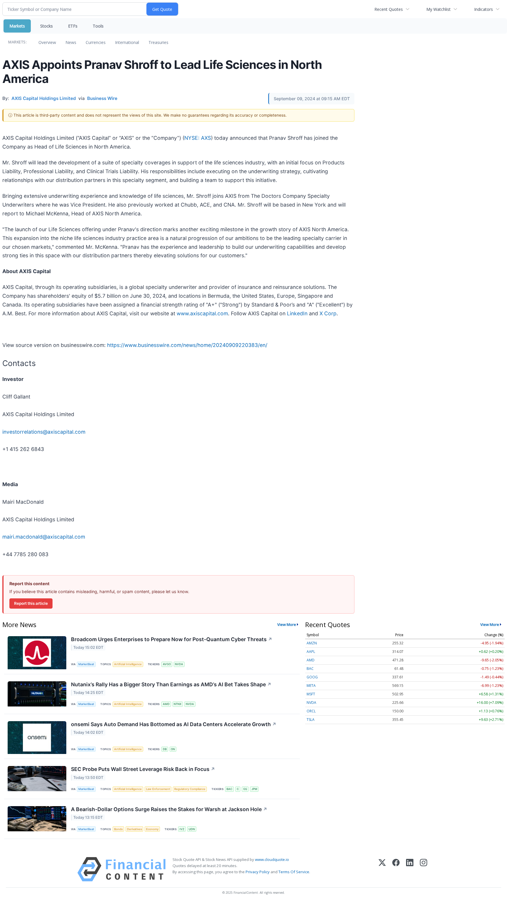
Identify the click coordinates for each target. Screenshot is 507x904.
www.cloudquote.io (272, 859)
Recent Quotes (388, 9)
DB (165, 749)
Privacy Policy (258, 871)
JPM (254, 789)
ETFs (72, 26)
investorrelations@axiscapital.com (43, 432)
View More (286, 624)
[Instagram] (424, 869)
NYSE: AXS (197, 138)
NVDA (179, 664)
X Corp (328, 313)
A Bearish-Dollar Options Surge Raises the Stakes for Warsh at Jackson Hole (169, 809)
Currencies (96, 42)
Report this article (31, 603)
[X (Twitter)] (382, 869)
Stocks (46, 26)
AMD (166, 704)
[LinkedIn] (410, 869)
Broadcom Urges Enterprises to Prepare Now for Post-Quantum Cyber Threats (171, 639)
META (311, 685)
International (127, 42)
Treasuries (158, 42)
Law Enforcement (158, 789)
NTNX (177, 704)
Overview (47, 42)
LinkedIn (297, 313)
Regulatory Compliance (189, 789)
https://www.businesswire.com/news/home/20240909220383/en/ (187, 345)
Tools (98, 26)
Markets (17, 26)
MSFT (311, 694)
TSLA (311, 719)
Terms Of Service (293, 871)
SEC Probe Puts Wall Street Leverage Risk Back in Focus (143, 769)
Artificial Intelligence (128, 664)
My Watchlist (438, 9)
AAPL (311, 651)
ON (173, 749)
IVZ (182, 829)
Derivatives (134, 829)
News (70, 42)
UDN (192, 829)
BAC (229, 789)
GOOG (312, 677)
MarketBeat (86, 664)
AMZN (312, 643)
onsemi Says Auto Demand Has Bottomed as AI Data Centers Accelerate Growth (173, 724)
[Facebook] (396, 869)
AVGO (167, 664)
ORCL (311, 711)
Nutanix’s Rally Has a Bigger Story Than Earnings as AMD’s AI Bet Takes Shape (171, 684)
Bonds (118, 829)
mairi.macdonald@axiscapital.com (43, 537)
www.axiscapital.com (202, 313)
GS (245, 789)
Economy (152, 829)
